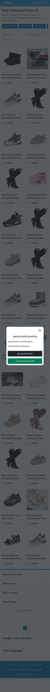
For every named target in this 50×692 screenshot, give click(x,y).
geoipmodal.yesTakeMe (25, 361)
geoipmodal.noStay (25, 354)
